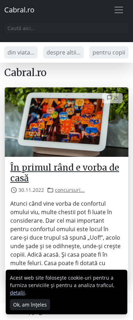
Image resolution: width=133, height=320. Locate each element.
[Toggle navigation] (119, 10)
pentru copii (109, 52)
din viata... (20, 52)
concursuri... (70, 190)
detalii (17, 292)
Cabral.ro (19, 10)
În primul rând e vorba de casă (64, 172)
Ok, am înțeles (30, 304)
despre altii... (63, 52)
